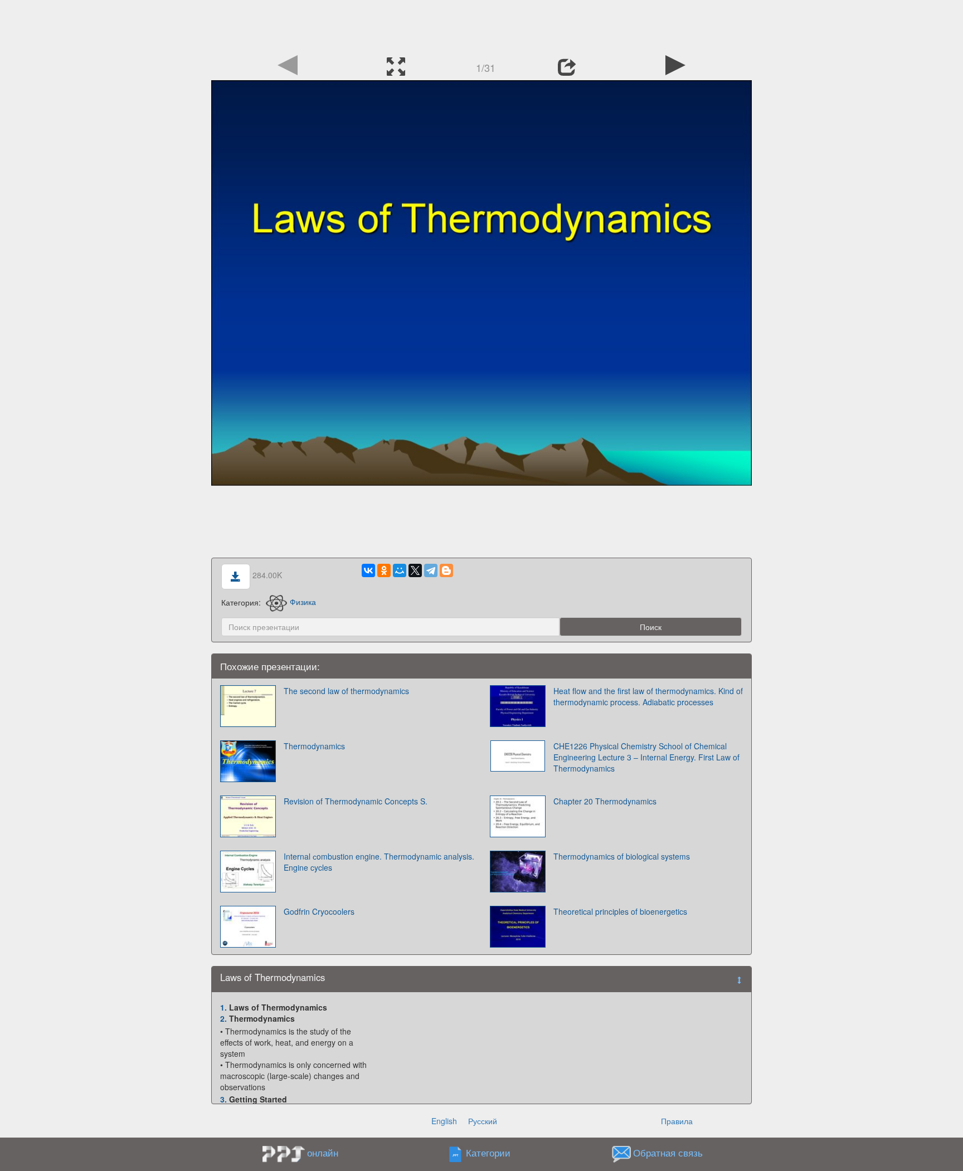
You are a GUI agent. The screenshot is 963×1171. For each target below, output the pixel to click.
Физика (303, 601)
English (444, 1120)
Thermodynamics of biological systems (621, 856)
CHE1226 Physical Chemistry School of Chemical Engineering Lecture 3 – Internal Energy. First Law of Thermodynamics (646, 757)
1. (223, 1007)
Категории (488, 1152)
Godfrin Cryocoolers (319, 911)
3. (223, 1099)
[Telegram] (430, 570)
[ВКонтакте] (368, 570)
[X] (415, 570)
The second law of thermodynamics (346, 690)
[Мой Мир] (399, 570)
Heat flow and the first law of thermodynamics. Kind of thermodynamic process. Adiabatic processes (648, 696)
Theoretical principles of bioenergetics (620, 911)
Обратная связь (668, 1152)
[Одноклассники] (384, 570)
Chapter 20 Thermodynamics (604, 801)
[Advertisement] (481, 25)
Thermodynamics (314, 746)
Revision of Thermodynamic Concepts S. (355, 801)
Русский (482, 1120)
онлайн (322, 1152)
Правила (677, 1120)
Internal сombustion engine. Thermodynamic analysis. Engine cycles (379, 862)
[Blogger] (446, 570)
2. (223, 1018)
